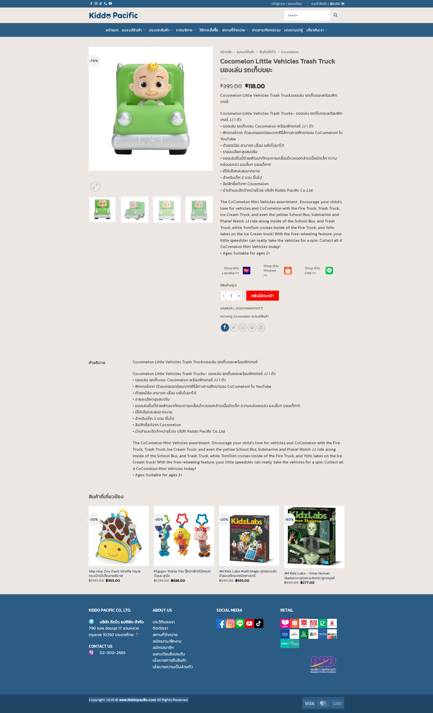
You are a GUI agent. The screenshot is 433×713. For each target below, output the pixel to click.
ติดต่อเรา (160, 628)
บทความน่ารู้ (293, 30)
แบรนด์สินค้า (132, 30)
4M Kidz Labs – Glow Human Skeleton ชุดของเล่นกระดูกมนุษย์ (309, 575)
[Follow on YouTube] (110, 4)
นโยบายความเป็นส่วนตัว (173, 667)
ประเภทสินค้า (159, 30)
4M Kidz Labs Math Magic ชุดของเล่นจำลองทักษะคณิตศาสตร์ (248, 573)
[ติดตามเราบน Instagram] (95, 4)
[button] (327, 4)
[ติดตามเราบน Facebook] (91, 4)
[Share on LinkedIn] (261, 327)
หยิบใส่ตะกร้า (262, 296)
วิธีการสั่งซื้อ (209, 30)
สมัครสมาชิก (163, 647)
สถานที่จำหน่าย (233, 30)
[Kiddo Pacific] (114, 15)
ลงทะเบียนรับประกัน (169, 654)
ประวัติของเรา (164, 622)
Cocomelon (290, 51)
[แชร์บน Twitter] (234, 327)
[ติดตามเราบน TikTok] (100, 4)
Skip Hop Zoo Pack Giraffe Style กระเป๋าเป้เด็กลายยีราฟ (115, 573)
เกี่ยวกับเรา (315, 30)
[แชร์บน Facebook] (225, 327)
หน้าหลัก (226, 51)
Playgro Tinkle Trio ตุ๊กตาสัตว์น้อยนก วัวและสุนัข (182, 573)
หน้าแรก (112, 30)
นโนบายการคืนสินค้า (169, 660)
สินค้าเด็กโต (267, 51)
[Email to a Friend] (243, 327)
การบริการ (184, 30)
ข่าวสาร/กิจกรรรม (266, 30)
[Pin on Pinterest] (252, 327)
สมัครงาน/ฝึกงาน (167, 641)
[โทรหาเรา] (105, 4)
